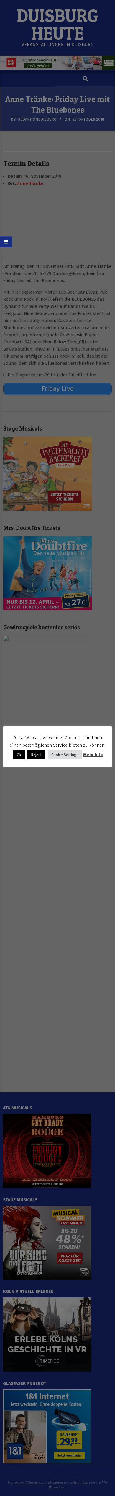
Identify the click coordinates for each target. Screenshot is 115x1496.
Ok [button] (19, 755)
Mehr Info (93, 754)
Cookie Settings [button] (64, 755)
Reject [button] (36, 755)
